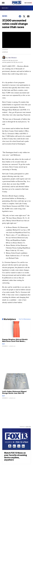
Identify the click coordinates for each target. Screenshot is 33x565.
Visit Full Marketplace (25, 319)
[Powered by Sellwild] (28, 426)
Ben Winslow (12, 58)
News (4, 16)
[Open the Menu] (3, 2)
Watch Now (27, 2)
